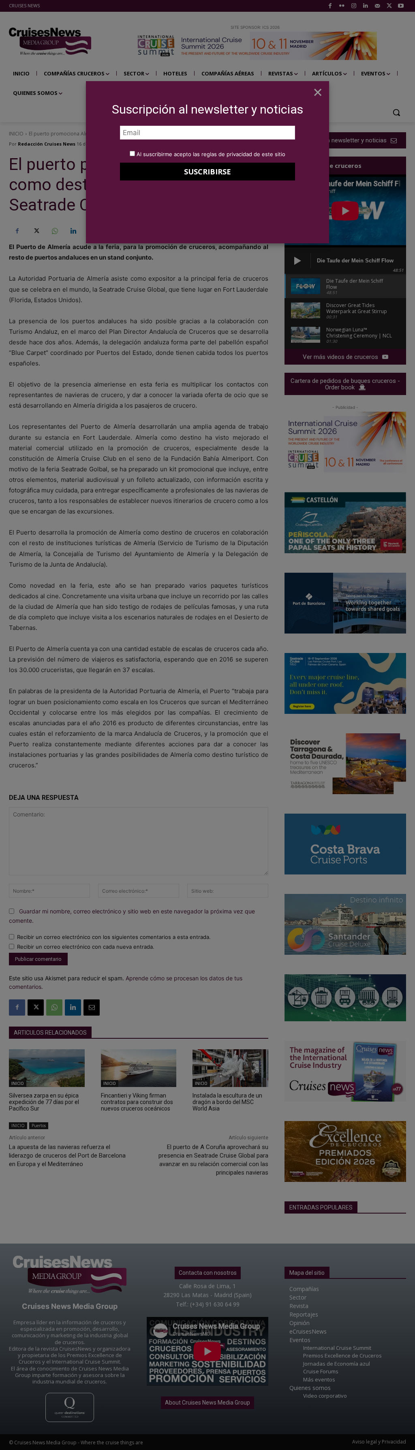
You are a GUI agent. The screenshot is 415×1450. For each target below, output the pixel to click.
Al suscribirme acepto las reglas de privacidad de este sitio (211, 154)
